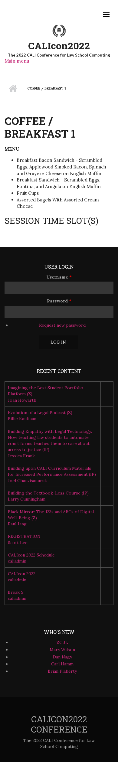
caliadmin (17, 561)
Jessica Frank (21, 456)
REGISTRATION (24, 536)
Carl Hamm (62, 664)
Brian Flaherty (62, 671)
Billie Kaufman (22, 418)
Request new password (62, 325)
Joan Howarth (22, 400)
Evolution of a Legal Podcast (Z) (40, 412)
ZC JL (62, 642)
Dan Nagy (62, 657)
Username (59, 277)
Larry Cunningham (26, 499)
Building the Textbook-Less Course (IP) (48, 493)
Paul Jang (17, 524)
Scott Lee (18, 542)
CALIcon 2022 (21, 573)
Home (13, 88)
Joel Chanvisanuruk (27, 480)
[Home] (59, 30)
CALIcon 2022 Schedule (31, 555)
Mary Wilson (62, 649)
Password (59, 301)
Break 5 (15, 592)
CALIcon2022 (59, 45)
